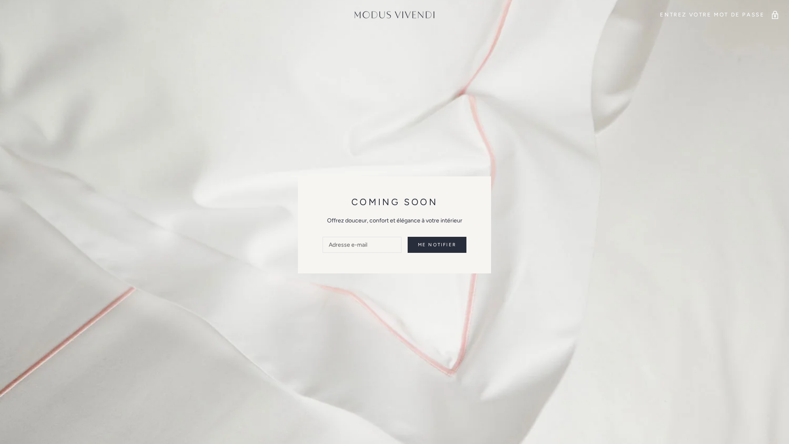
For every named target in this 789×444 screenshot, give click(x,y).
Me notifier (437, 244)
